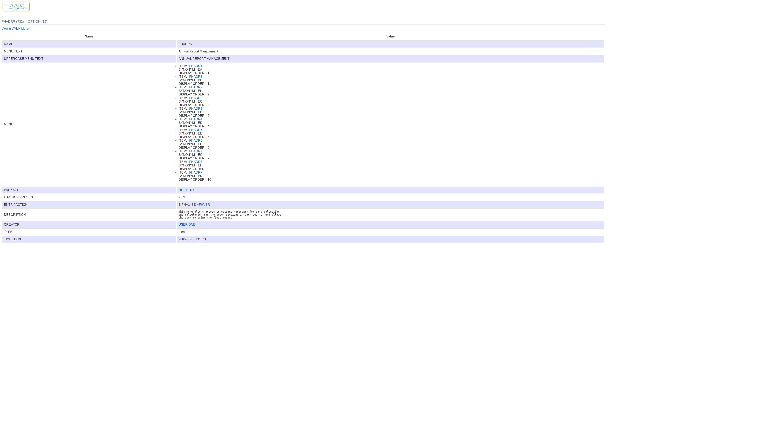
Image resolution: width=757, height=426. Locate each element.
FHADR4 (195, 119)
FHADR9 (195, 87)
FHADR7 (195, 151)
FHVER (204, 204)
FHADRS (196, 76)
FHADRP (196, 172)
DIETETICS (187, 190)
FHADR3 (195, 108)
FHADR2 (195, 98)
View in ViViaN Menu (15, 28)
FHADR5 (195, 130)
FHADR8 (195, 161)
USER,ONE (187, 224)
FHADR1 (195, 66)
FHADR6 (195, 140)
